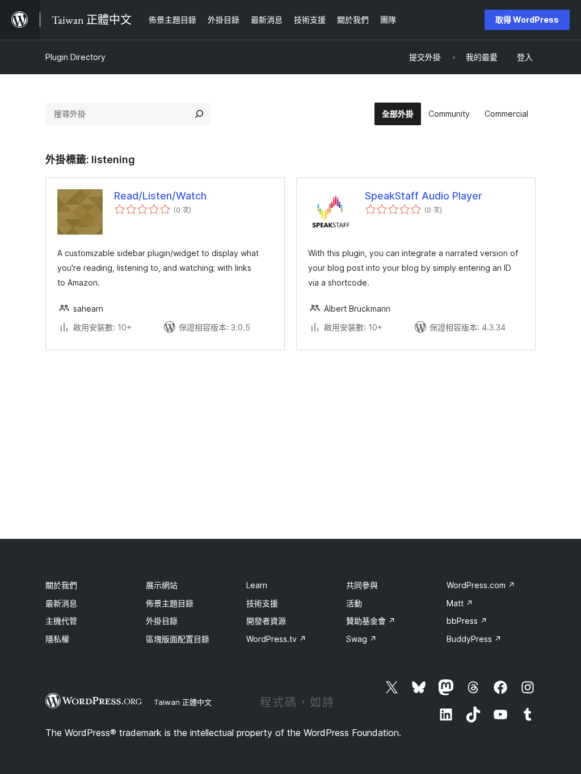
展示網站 (162, 585)
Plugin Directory (75, 57)
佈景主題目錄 (169, 603)
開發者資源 (266, 621)
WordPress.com (481, 585)
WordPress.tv (276, 639)
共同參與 (362, 585)
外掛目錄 (162, 621)
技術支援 (262, 603)
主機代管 (61, 621)
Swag (361, 639)
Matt (460, 603)
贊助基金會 (370, 621)
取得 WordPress (527, 19)
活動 (354, 603)
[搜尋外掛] (199, 114)
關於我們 (61, 585)
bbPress (467, 621)
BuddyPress (474, 639)
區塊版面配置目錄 (177, 639)
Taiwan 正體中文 (183, 702)
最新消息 (61, 603)
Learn (256, 585)
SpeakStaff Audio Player (423, 196)
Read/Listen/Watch (160, 196)
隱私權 (57, 639)
